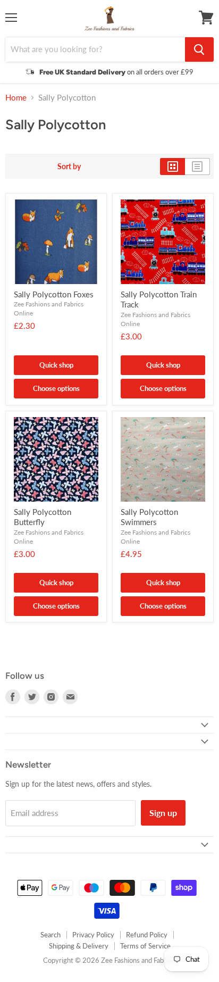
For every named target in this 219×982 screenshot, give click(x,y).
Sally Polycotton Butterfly (42, 517)
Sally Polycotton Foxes (54, 294)
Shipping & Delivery (78, 946)
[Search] (199, 49)
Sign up (163, 813)
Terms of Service (145, 946)
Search (50, 934)
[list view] (197, 166)
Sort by (69, 166)
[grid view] (172, 166)
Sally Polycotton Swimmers (149, 517)
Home (16, 97)
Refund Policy (146, 934)
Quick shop (56, 365)
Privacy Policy (93, 934)
